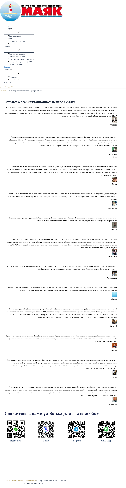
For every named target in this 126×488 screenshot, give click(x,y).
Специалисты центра (17, 41)
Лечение (7, 46)
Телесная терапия (16, 64)
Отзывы (7, 67)
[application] (11, 28)
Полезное (7, 70)
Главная (7, 26)
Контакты (7, 82)
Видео (11, 39)
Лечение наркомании (17, 57)
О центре (7, 28)
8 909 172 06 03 (6, 87)
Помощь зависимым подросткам (21, 59)
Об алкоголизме (15, 80)
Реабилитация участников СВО (20, 62)
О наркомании (14, 77)
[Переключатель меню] (19, 32)
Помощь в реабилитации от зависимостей (20, 480)
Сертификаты (14, 44)
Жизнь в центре (15, 36)
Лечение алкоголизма (17, 54)
